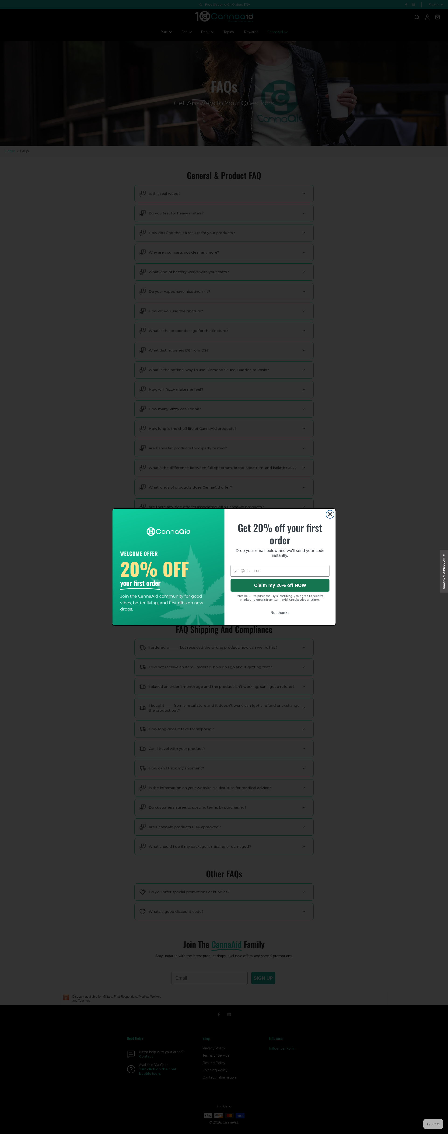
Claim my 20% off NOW (280, 585)
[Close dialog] (330, 514)
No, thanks (280, 613)
